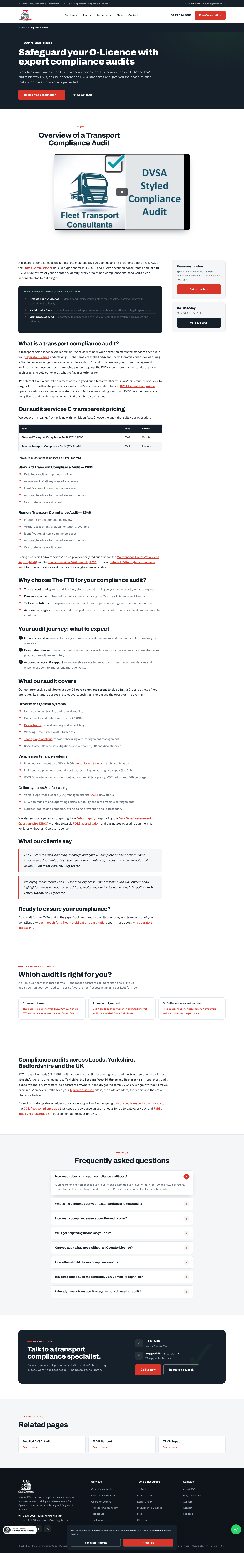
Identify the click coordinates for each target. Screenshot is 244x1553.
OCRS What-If (145, 1495)
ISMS (223, 1545)
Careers (188, 1501)
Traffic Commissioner (37, 268)
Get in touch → (199, 289)
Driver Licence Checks (104, 1495)
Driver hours (32, 725)
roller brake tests (87, 763)
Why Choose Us (192, 1495)
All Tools (142, 1489)
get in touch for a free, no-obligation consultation (72, 922)
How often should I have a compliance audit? (121, 1262)
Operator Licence (37, 357)
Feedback (188, 1513)
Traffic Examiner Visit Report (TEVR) (72, 562)
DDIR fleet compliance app (41, 1108)
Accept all (148, 1542)
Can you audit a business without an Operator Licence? (121, 1247)
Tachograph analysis (38, 739)
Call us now (148, 1369)
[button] (122, 192)
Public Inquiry (85, 818)
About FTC (189, 1489)
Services (70, 15)
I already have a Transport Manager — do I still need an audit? (121, 1291)
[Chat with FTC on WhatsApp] (236, 1529)
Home (21, 27)
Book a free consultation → (42, 95)
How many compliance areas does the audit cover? (121, 1218)
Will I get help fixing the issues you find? (121, 1233)
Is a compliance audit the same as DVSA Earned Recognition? (121, 1277)
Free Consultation (210, 15)
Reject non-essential (96, 1542)
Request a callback (181, 1369)
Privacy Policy (159, 1530)
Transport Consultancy (104, 1507)
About (119, 15)
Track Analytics (100, 1520)
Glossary (142, 1520)
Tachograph (98, 1513)
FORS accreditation (86, 823)
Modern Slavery (200, 1545)
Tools (86, 15)
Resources (102, 15)
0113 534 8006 (192, 3)
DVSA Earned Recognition (137, 386)
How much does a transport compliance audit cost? (121, 1176)
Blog (139, 1513)
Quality (214, 1545)
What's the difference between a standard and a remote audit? (121, 1204)
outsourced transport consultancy (137, 1103)
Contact (133, 15)
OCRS (94, 795)
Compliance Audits (102, 1489)
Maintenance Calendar (150, 1507)
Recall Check (144, 1501)
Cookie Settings (181, 1545)
